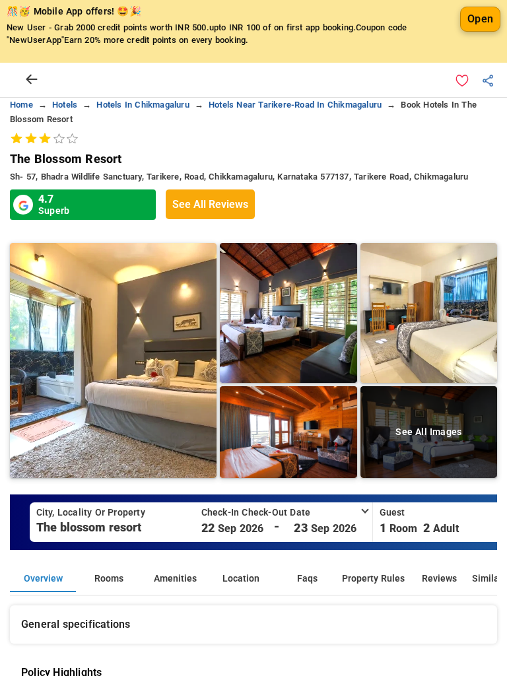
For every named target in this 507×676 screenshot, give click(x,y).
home (21, 105)
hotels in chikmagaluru (142, 105)
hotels (64, 105)
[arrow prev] (31, 80)
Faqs (307, 578)
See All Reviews (210, 204)
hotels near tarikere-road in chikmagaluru (295, 105)
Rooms (108, 578)
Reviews (439, 578)
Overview (43, 578)
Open (480, 19)
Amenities (175, 578)
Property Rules (373, 578)
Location (240, 578)
